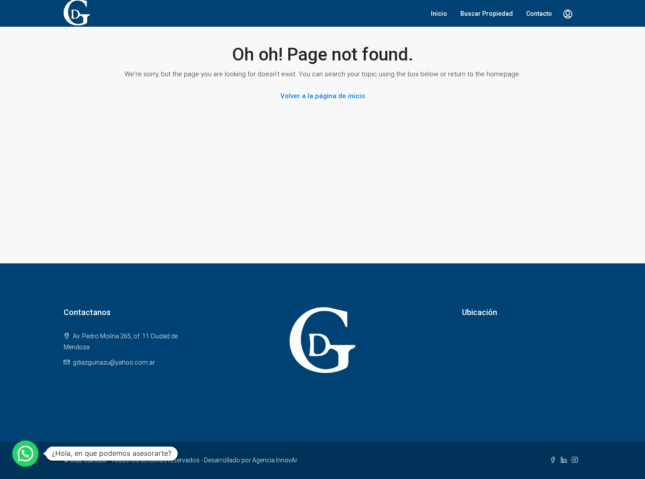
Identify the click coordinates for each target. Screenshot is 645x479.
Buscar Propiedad (486, 13)
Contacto (539, 13)
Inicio (439, 13)
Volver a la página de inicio (322, 96)
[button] (25, 453)
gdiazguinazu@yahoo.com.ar (114, 362)
